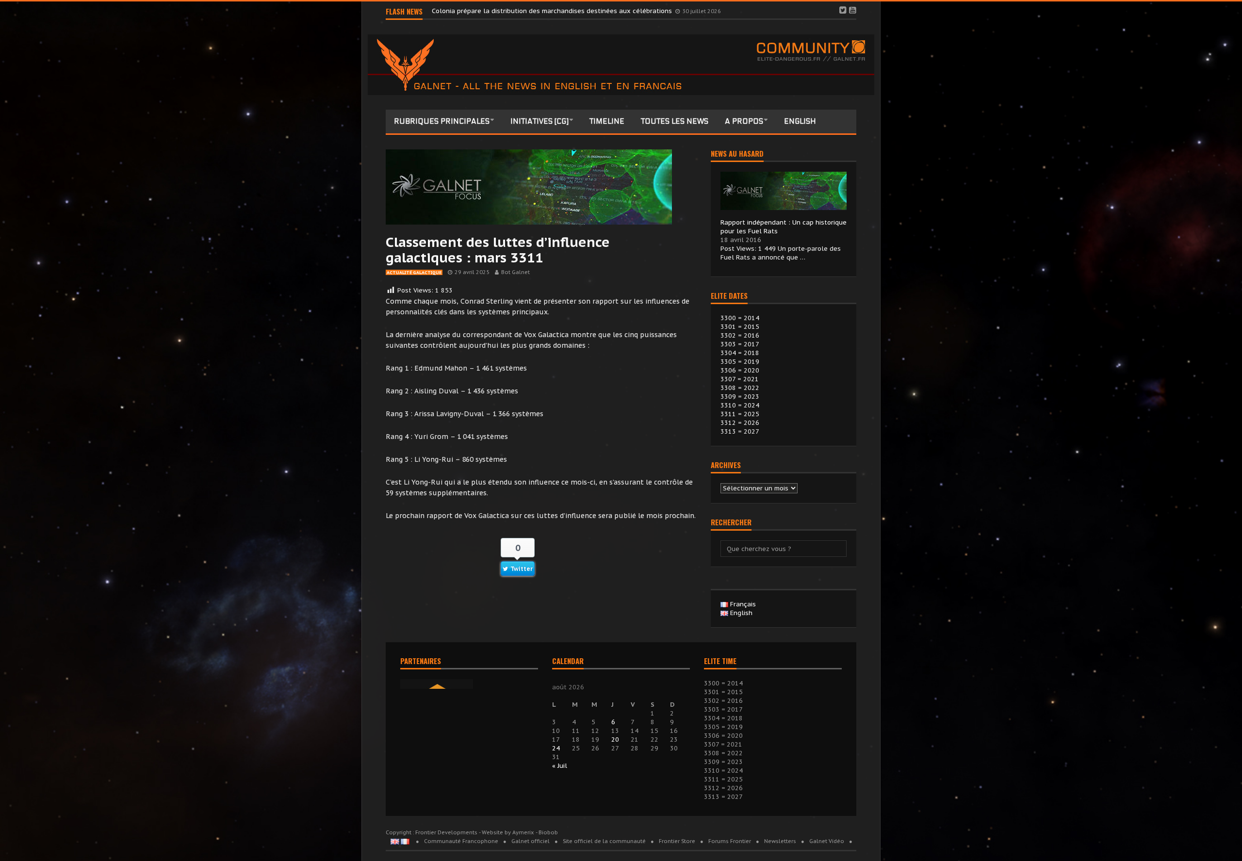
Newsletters (780, 841)
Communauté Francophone (461, 841)
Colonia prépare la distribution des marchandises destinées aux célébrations (553, 11)
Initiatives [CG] (539, 121)
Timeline (606, 121)
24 (556, 748)
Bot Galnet (515, 272)
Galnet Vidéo (826, 841)
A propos (744, 121)
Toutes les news (674, 121)
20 (615, 739)
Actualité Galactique (414, 272)
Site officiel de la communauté (604, 841)
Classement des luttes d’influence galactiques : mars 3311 (498, 249)
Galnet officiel (530, 841)
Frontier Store (677, 841)
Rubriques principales (442, 121)
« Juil (559, 766)
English (800, 121)
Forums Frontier (729, 841)
